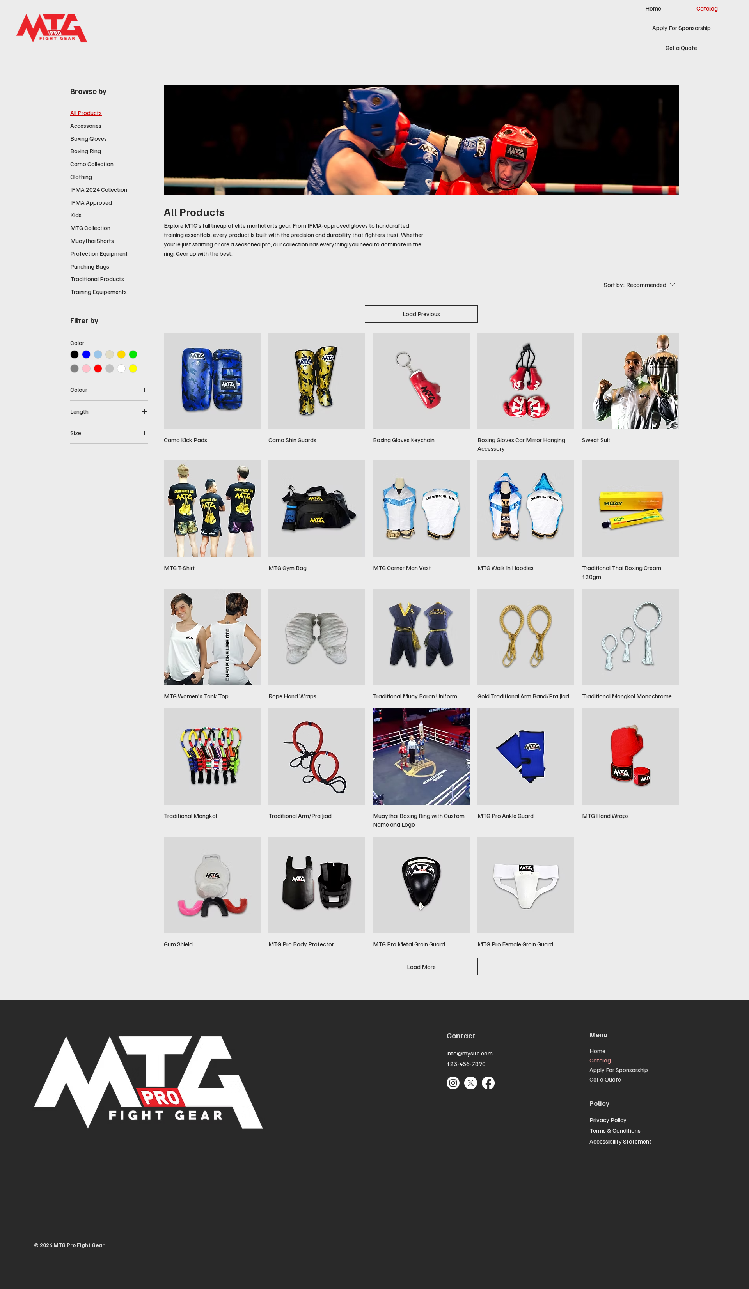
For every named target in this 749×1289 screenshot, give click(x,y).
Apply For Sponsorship (618, 1070)
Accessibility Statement (620, 1141)
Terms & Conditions (615, 1130)
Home (597, 1051)
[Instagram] (453, 1083)
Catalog (600, 1060)
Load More (421, 966)
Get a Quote (605, 1079)
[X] (470, 1083)
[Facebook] (488, 1083)
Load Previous (421, 314)
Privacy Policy (608, 1120)
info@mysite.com (470, 1053)
